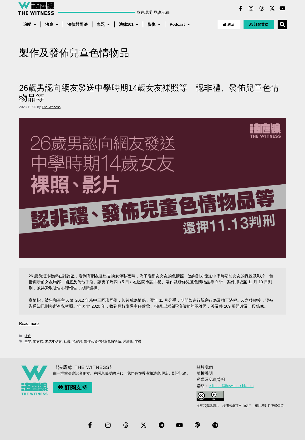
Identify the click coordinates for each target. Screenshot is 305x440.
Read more (29, 323)
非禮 (138, 341)
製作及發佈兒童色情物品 (102, 341)
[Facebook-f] (240, 8)
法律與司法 (77, 24)
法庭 (49, 24)
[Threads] (261, 8)
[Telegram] (162, 425)
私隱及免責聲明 (211, 379)
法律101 (126, 24)
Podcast (177, 24)
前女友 (38, 341)
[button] (282, 24)
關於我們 (205, 367)
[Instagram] (251, 8)
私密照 (77, 341)
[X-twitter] (272, 8)
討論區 (128, 341)
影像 (151, 24)
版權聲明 (205, 373)
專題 (101, 24)
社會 (67, 341)
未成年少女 (53, 341)
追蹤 (27, 24)
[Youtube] (282, 8)
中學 (28, 341)
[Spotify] (215, 425)
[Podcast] (197, 425)
